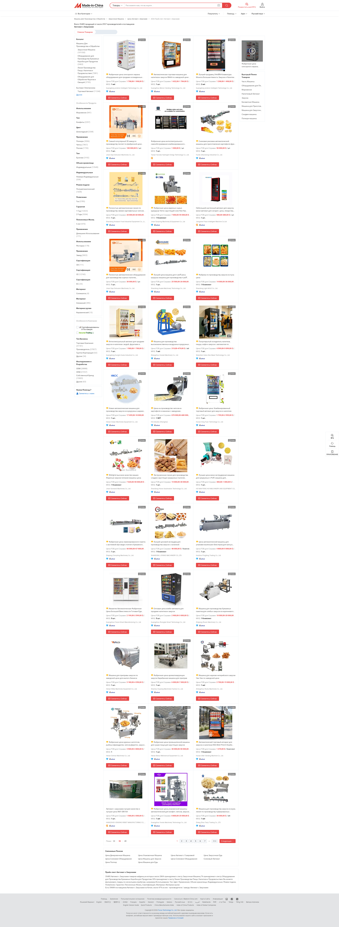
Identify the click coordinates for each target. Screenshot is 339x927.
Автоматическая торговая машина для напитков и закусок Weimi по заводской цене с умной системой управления (170, 76)
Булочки (82, 157)
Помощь (230, 13)
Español (142, 902)
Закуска (245, 98)
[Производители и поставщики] (88, 5)
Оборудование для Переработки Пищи (258, 85)
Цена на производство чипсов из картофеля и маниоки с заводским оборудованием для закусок (166, 409)
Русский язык (180, 902)
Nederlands (206, 902)
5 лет (81, 224)
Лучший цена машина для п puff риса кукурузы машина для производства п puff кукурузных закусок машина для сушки (169, 276)
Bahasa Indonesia (252, 902)
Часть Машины (248, 81)
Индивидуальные (87, 167)
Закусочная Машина (86, 51)
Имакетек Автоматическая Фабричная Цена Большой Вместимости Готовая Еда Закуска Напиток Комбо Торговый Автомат (124, 610)
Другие (79, 94)
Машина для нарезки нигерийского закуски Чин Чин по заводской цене (215, 676)
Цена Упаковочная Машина (150, 855)
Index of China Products (185, 905)
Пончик (82, 148)
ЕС (79, 284)
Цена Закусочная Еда (213, 855)
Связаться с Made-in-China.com (186, 899)
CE (81, 274)
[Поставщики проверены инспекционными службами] (88, 328)
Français (133, 902)
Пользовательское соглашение (132, 899)
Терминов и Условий (175, 918)
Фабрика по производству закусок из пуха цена (215, 276)
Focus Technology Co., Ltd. (167, 910)
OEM (81, 372)
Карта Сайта (205, 899)
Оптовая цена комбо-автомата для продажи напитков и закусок (167, 610)
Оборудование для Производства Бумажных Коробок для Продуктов (88, 60)
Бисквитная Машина (250, 102)
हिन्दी (214, 902)
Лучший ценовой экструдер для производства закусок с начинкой (165, 543)
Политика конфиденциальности (159, 899)
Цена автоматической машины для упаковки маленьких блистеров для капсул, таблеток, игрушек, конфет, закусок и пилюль (215, 543)
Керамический (84, 312)
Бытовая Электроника (85, 88)
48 (125, 841)
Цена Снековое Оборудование (118, 858)
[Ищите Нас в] (237, 899)
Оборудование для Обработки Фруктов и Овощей (87, 79)
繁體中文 (117, 902)
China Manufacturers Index (164, 905)
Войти (262, 7)
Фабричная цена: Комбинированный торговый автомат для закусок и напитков (213, 409)
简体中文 (107, 902)
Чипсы (82, 144)
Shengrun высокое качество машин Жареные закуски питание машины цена (123, 476)
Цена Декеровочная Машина (117, 855)
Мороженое (247, 89)
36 (120, 841)
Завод (81, 255)
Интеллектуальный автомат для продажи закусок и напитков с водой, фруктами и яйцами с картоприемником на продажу (125, 343)
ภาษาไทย (222, 902)
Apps (243, 13)
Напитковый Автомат (251, 93)
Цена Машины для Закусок (149, 858)
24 (114, 841)
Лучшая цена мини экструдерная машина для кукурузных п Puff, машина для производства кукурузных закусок (215, 476)
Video (143, 40)
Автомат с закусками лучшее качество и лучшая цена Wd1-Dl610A (123, 810)
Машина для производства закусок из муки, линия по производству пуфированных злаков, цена (216, 810)
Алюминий (83, 303)
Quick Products (146, 905)
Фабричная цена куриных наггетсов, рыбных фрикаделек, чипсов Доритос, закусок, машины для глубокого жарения (126, 743)
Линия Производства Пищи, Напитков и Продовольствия (88, 70)
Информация (218, 899)
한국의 (190, 902)
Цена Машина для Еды (148, 862)
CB (80, 264)
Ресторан (82, 245)
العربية (197, 902)
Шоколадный (84, 131)
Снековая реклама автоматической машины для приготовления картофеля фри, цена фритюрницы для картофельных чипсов (215, 142)
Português (160, 902)
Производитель (86, 349)
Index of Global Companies (206, 905)
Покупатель (213, 13)
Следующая (226, 841)
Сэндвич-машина (249, 114)
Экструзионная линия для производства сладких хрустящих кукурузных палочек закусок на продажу (169, 476)
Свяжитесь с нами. (86, 393)
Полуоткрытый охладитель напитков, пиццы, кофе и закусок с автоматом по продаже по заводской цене (213, 343)
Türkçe (231, 902)
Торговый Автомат (89, 91)
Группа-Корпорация (86, 352)
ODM (81, 368)
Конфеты (83, 122)
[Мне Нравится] (232, 899)
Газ (80, 201)
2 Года (82, 214)
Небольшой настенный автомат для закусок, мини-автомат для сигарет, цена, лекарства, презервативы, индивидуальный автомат (215, 209)
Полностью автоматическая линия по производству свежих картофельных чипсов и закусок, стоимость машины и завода (125, 209)
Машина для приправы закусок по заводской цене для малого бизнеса (122, 676)
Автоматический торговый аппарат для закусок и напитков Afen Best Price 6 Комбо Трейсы (214, 743)
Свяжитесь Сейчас (119, 97)
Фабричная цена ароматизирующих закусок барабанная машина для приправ (169, 676)
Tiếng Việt (239, 902)
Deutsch (151, 902)
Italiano (169, 902)
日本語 (125, 902)
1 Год (82, 211)
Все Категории (84, 13)
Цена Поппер (111, 862)
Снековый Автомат (212, 858)
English (99, 902)
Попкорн (83, 141)
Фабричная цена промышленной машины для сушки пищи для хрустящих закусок (170, 743)
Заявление (114, 899)
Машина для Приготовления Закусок (257, 106)
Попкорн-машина (249, 118)
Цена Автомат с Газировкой (182, 855)
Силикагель (82, 293)
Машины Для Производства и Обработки (88, 44)
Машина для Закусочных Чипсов (256, 110)
